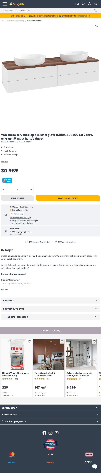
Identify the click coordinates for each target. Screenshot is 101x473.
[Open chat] (94, 467)
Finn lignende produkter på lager (24, 220)
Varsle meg (18, 214)
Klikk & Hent (17, 198)
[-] (3, 189)
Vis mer (4, 161)
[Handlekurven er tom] (96, 4)
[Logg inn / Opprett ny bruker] (89, 4)
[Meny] (4, 4)
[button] (95, 10)
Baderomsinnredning (15, 20)
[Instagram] (50, 433)
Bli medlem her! (82, 15)
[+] (31, 189)
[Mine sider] (83, 4)
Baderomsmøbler (34, 20)
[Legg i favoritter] (97, 26)
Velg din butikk (16, 234)
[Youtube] (57, 433)
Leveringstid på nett (18, 217)
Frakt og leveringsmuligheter (22, 223)
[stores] (77, 4)
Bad (2, 20)
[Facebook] (44, 433)
